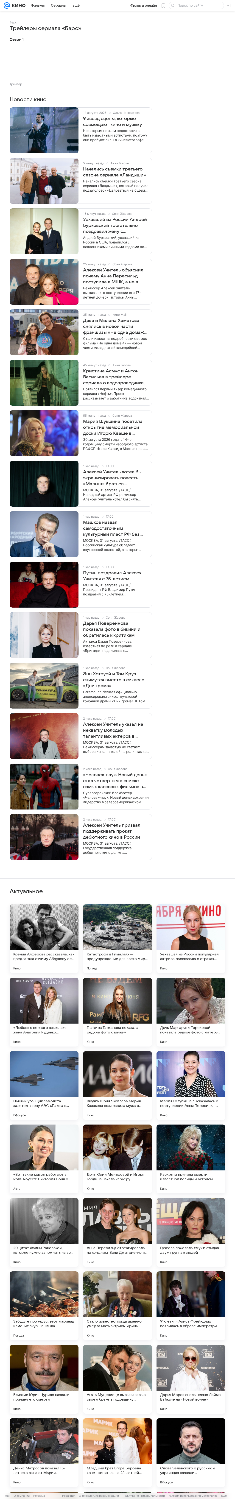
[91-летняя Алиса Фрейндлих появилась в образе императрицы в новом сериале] (191, 1305)
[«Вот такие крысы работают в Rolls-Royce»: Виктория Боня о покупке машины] (44, 1159)
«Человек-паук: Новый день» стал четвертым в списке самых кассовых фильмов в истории (115, 781)
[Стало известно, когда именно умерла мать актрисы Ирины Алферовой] (117, 1305)
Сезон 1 (17, 40)
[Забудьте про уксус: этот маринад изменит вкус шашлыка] (44, 1305)
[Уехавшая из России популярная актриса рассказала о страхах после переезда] (191, 938)
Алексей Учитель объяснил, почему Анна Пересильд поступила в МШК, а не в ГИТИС (114, 276)
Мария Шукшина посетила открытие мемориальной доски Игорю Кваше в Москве (113, 427)
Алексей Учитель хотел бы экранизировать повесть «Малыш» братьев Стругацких (112, 478)
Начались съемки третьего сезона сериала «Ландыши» (114, 172)
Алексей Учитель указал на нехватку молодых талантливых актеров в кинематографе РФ (113, 730)
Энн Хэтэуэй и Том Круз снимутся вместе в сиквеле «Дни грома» (113, 679)
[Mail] (7, 5)
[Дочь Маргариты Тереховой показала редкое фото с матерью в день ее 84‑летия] (191, 1012)
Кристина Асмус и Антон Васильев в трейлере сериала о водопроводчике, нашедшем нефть (114, 377)
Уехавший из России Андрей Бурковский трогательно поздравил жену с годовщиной (115, 225)
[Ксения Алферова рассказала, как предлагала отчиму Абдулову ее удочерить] (44, 938)
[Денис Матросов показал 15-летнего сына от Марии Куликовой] (44, 1452)
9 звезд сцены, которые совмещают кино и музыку (112, 121)
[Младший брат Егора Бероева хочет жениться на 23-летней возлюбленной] (117, 1452)
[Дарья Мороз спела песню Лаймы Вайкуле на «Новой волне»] (191, 1379)
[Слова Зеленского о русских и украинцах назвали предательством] (191, 1452)
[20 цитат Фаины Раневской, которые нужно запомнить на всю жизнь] (44, 1232)
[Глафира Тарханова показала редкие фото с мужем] (117, 1012)
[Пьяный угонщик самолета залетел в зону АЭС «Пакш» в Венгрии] (44, 1085)
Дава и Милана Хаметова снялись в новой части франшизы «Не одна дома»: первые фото (113, 326)
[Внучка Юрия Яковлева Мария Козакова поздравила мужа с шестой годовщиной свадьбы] (117, 1085)
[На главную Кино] (17, 5)
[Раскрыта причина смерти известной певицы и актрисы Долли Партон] (191, 1159)
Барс (13, 22)
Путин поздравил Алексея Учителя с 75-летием (112, 575)
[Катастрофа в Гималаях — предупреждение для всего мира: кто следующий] (117, 938)
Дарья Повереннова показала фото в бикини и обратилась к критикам (111, 629)
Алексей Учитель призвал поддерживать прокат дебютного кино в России (111, 831)
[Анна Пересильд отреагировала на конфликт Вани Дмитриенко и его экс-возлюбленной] (117, 1232)
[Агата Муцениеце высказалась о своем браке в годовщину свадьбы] (117, 1379)
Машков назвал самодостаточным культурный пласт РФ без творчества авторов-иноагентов (111, 528)
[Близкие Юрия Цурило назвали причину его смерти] (44, 1379)
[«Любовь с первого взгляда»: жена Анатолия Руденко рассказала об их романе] (44, 1012)
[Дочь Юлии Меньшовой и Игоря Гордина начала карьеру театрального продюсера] (117, 1159)
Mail (7, 1495)
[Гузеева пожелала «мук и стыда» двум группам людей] (191, 1232)
